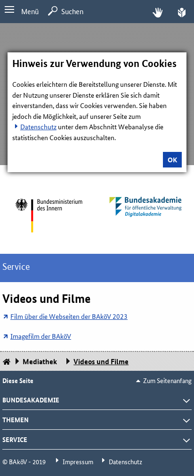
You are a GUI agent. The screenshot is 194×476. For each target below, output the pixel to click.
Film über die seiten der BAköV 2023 (69, 316)
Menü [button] (30, 11)
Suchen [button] (72, 11)
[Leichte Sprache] (182, 11)
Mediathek (40, 361)
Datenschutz (38, 126)
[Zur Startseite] (48, 215)
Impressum (78, 461)
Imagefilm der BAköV (40, 336)
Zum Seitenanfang (167, 380)
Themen (15, 419)
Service (16, 266)
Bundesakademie (30, 399)
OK (172, 159)
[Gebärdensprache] (157, 11)
